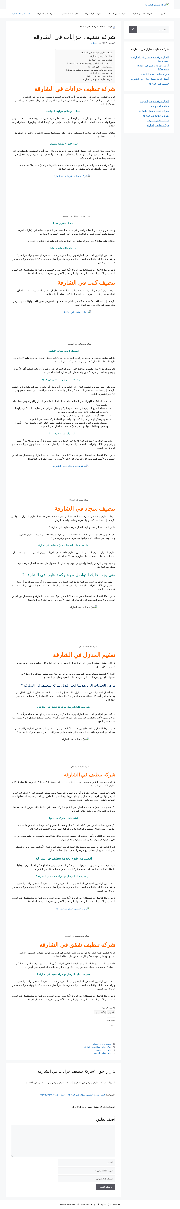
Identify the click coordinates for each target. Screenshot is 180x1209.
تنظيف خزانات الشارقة (21, 13)
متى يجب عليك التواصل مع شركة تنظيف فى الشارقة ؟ (89, 63)
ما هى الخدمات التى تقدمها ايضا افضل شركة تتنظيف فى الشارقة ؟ (89, 70)
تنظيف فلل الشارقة (93, 13)
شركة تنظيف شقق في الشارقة (97, 79)
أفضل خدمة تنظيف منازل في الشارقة (150, 78)
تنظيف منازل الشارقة (117, 13)
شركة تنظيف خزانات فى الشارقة (98, 1047)
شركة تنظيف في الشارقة (101, 73)
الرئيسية (161, 13)
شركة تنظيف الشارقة (158, 120)
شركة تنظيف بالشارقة (142, 13)
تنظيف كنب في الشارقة (100, 56)
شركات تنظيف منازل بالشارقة (154, 111)
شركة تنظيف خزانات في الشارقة (96, 52)
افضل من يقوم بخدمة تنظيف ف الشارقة (98, 76)
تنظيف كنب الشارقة (46, 13)
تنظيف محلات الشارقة (103, 1053)
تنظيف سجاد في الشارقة (100, 59)
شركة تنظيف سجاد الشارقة (155, 74)
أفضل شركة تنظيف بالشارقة (154, 101)
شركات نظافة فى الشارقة (156, 115)
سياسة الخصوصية (160, 106)
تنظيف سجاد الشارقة (69, 13)
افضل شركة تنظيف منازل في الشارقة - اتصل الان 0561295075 (73, 1094)
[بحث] (133, 29)
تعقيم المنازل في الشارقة (100, 66)
